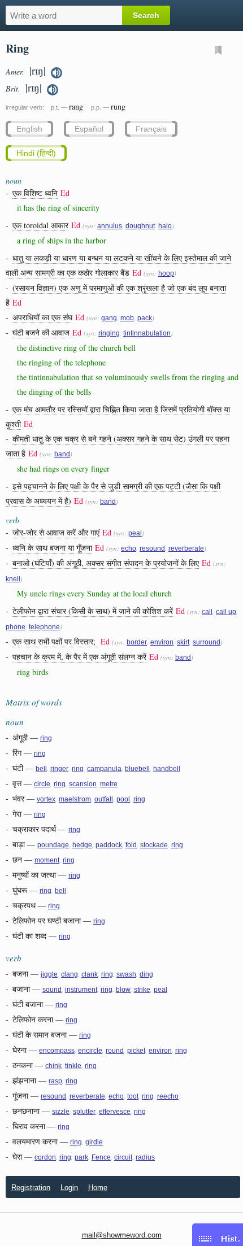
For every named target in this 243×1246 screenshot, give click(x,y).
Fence (101, 1157)
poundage (53, 845)
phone (15, 627)
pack (144, 318)
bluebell (137, 769)
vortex (46, 799)
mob (127, 318)
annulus (109, 226)
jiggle (49, 974)
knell (13, 579)
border (137, 642)
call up (226, 612)
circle (42, 784)
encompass (57, 1051)
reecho (168, 1096)
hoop (166, 273)
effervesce (115, 1112)
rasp (55, 1081)
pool (123, 799)
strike (142, 990)
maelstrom (75, 799)
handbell (166, 769)
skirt (183, 642)
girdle (94, 1142)
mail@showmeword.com (122, 1235)
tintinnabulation (147, 333)
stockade (154, 845)
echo (128, 548)
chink (53, 1066)
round (115, 1051)
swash (126, 974)
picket (136, 1051)
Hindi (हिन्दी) (36, 153)
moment (46, 860)
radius (145, 1157)
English (29, 128)
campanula (104, 769)
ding (146, 974)
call (207, 612)
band (62, 454)
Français (151, 128)
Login (69, 1187)
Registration (30, 1187)
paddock (109, 845)
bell (41, 769)
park (81, 1157)
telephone (44, 627)
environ (161, 642)
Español (89, 128)
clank (89, 974)
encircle (90, 1051)
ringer (59, 769)
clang (69, 974)
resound (152, 548)
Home (97, 1187)
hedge (82, 845)
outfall (103, 799)
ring (46, 738)
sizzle (61, 1112)
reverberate (186, 548)
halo (165, 226)
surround (206, 642)
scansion (83, 784)
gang (109, 318)
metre (109, 784)
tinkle (73, 1066)
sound (52, 990)
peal (135, 533)
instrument (81, 990)
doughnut (140, 226)
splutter (84, 1112)
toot (132, 1096)
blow (123, 990)
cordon (45, 1157)
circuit (123, 1157)
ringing (109, 333)
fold (131, 845)
